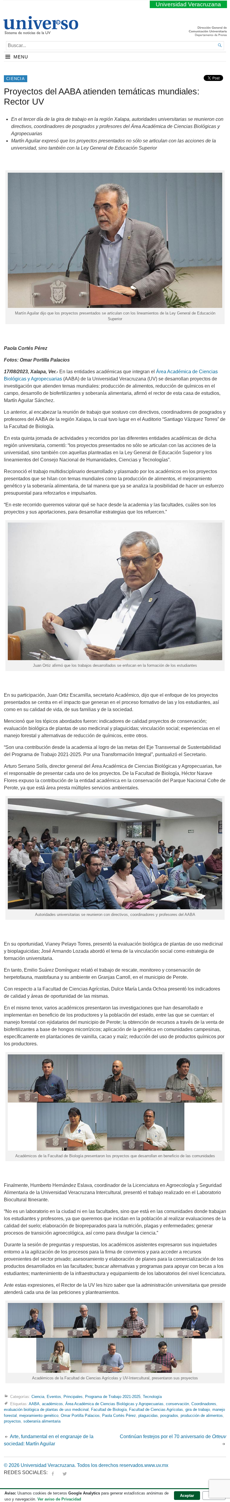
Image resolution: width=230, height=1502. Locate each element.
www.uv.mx (156, 1465)
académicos (52, 1404)
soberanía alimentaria (41, 1421)
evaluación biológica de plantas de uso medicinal (46, 1409)
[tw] (65, 1472)
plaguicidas (148, 1415)
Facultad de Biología (109, 1409)
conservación (177, 1404)
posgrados (169, 1415)
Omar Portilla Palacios (80, 1415)
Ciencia (15, 78)
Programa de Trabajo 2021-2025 (112, 1396)
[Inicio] (40, 31)
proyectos (12, 1421)
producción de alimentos (202, 1415)
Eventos (54, 1396)
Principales (73, 1396)
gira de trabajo (197, 1409)
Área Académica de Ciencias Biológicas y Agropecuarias (114, 1404)
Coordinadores (203, 1404)
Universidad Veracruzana (188, 4)
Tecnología (152, 1396)
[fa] (53, 1472)
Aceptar (187, 1495)
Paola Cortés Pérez (119, 1415)
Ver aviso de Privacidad (59, 1499)
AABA (34, 1404)
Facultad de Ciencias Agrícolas (156, 1409)
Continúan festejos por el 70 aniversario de (173, 1436)
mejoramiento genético (38, 1415)
